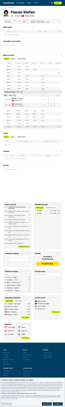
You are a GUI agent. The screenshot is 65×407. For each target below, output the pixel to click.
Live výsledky (11, 327)
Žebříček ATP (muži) (47, 352)
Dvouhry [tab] (6, 136)
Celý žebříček (25, 317)
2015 (8, 88)
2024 (8, 69)
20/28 (17, 114)
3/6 (42, 117)
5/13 (26, 120)
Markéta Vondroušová (8, 359)
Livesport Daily (26, 373)
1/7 (26, 117)
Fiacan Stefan (11, 7)
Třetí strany (22, 391)
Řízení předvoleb (6, 404)
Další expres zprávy (24, 246)
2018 (8, 79)
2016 (8, 85)
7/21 (18, 120)
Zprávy (23, 327)
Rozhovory (25, 357)
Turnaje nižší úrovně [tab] (50, 207)
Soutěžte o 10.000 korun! (47, 258)
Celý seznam (55, 312)
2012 (8, 117)
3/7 (18, 85)
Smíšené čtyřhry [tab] (22, 58)
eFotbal (23, 334)
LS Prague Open (26, 375)
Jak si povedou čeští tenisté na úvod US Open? (18, 239)
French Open (6, 373)
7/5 (26, 88)
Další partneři (25, 338)
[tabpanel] (32, 95)
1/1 (18, 72)
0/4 (42, 120)
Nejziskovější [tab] (9, 301)
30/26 (17, 110)
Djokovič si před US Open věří (15, 243)
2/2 (18, 66)
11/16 (34, 117)
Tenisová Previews (27, 355)
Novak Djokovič (6, 352)
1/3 (18, 76)
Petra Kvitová (6, 357)
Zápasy (29, 2)
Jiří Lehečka (5, 355)
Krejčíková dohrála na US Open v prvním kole (18, 231)
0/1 (42, 76)
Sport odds (24, 330)
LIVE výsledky (20, 2)
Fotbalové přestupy (27, 371)
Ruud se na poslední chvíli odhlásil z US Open (18, 227)
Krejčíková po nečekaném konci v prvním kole (17, 207)
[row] (32, 66)
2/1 (26, 69)
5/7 (26, 82)
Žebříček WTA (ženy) (47, 355)
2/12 (26, 114)
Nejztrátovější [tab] (18, 301)
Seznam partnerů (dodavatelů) (9, 399)
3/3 (18, 69)
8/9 (18, 82)
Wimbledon (5, 375)
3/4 (18, 79)
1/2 (34, 69)
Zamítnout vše (47, 404)
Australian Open (6, 371)
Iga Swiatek (5, 361)
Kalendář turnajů (8, 368)
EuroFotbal (10, 334)
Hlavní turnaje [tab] (39, 207)
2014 (8, 110)
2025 (8, 66)
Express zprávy (26, 359)
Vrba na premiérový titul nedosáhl (16, 219)
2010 (8, 123)
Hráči (5, 7)
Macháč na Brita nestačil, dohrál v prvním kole (16, 216)
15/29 (18, 117)
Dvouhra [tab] (6, 58)
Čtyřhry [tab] (13, 136)
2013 (8, 114)
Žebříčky (45, 350)
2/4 (26, 85)
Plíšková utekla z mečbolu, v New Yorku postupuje (18, 212)
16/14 (34, 114)
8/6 (18, 88)
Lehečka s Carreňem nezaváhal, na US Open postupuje (18, 223)
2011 (8, 120)
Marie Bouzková (6, 364)
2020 (8, 72)
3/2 (42, 82)
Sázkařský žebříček (47, 357)
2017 (8, 82)
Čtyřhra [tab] (13, 58)
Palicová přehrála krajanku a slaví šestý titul (18, 235)
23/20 (25, 110)
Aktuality (25, 352)
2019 (8, 76)
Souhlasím (58, 404)
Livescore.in (11, 330)
